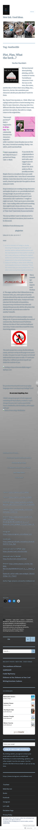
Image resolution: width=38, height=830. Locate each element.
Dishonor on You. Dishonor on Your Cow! (16, 677)
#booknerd (13, 621)
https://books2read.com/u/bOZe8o (15, 551)
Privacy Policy (7, 815)
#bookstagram (21, 621)
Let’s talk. (6, 806)
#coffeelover (29, 621)
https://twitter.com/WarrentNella (20, 497)
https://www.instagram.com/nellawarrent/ (17, 534)
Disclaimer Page (8, 810)
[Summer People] (33, 718)
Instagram (6, 802)
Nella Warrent (7, 789)
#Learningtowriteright (19, 625)
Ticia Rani (8, 620)
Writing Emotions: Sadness (12, 681)
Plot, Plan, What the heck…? (12, 56)
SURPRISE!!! (7, 670)
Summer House (8, 703)
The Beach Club (8, 710)
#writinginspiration (8, 631)
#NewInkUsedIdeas (8, 627)
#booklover (6, 621)
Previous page (28, 641)
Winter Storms (8, 723)
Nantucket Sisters (9, 697)
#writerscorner (7, 629)
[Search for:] (17, 651)
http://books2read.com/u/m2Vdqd (15, 559)
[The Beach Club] (33, 711)
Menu (32, 11)
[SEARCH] (33, 651)
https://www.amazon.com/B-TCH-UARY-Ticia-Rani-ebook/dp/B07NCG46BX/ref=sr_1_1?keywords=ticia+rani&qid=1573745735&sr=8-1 (19, 522)
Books (5, 793)
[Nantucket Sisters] (33, 698)
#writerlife (25, 627)
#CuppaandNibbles (8, 623)
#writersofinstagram (18, 629)
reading (16, 631)
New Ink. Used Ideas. (13, 17)
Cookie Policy (6, 822)
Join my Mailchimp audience (17, 749)
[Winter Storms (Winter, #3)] (33, 724)
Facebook (6, 797)
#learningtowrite (8, 625)
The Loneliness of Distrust (12, 666)
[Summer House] (33, 704)
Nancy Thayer (8, 698)
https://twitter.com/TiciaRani (19, 492)
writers (23, 620)
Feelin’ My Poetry (9, 674)
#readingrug (18, 627)
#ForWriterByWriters (20, 623)
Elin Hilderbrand (8, 711)
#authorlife (29, 620)
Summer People (8, 716)
